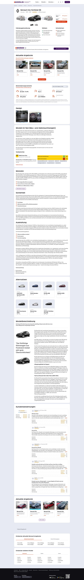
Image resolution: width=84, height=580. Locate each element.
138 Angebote (64, 15)
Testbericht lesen (19, 164)
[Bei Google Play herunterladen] (61, 577)
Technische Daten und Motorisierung (23, 87)
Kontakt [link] (30, 570)
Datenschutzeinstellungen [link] (43, 570)
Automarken (20, 5)
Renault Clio (30, 5)
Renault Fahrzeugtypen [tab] (55, 539)
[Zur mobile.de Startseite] (23, 2)
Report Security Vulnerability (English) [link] (21, 571)
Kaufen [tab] (42, 553)
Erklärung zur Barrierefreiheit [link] (54, 570)
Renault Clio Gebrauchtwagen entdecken (24, 58)
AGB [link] (19, 570)
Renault (25, 5)
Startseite (15, 5)
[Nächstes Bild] (43, 18)
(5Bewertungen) (42, 12)
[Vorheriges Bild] (26, 18)
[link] (61, 2)
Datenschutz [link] (35, 570)
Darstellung (24, 575)
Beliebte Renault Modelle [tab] (29, 539)
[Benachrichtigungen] (58, 2)
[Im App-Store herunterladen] (53, 577)
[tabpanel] (42, 543)
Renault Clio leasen (20, 59)
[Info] (26, 412)
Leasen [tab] (59, 553)
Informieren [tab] (24, 553)
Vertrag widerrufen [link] (24, 570)
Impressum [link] (16, 570)
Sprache (15, 575)
